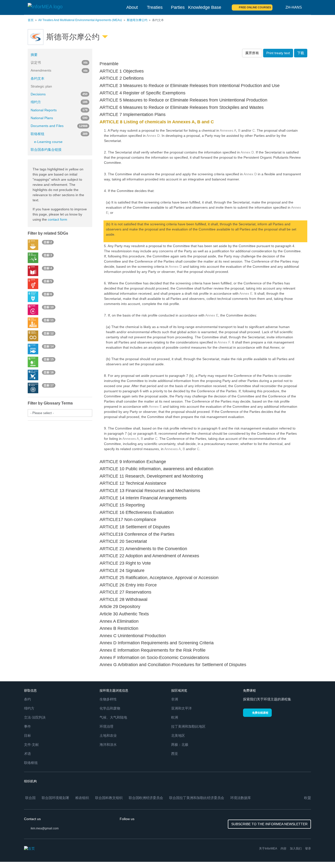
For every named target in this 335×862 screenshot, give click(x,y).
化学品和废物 (110, 708)
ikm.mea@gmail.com (45, 828)
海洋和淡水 (108, 745)
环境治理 (106, 726)
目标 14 (49, 346)
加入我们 (296, 848)
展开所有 (252, 53)
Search (279, 7)
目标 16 (49, 372)
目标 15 (49, 359)
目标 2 (48, 242)
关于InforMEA (268, 848)
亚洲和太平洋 (181, 708)
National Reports (59, 110)
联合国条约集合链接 (46, 150)
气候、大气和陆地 (113, 717)
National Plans (59, 118)
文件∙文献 (31, 745)
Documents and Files (59, 126)
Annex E (245, 293)
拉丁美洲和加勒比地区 (188, 726)
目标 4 (48, 268)
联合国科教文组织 (109, 798)
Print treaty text (278, 53)
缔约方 (59, 102)
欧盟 (307, 798)
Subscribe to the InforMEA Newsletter (269, 824)
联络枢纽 (59, 134)
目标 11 (49, 320)
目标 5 (48, 281)
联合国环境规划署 (55, 798)
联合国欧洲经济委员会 (146, 798)
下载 (300, 53)
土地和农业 (108, 735)
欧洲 (174, 717)
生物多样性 (108, 699)
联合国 (30, 798)
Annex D (153, 136)
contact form (57, 219)
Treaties (155, 7)
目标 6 (48, 294)
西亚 (174, 754)
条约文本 (37, 78)
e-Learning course (48, 142)
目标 (27, 735)
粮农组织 (82, 798)
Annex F (224, 342)
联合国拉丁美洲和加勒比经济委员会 (196, 798)
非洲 (174, 699)
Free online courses (255, 7)
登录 (308, 848)
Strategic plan (41, 86)
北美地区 (178, 735)
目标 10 (49, 307)
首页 (31, 20)
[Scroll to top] (321, 848)
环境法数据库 (240, 798)
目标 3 (48, 255)
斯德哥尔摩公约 (137, 20)
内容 (283, 848)
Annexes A (228, 130)
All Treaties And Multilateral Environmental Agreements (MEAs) (80, 20)
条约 (27, 699)
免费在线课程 (260, 712)
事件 (27, 726)
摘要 (34, 55)
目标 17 (49, 385)
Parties (178, 7)
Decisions (59, 94)
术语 (27, 754)
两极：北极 (179, 745)
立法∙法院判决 (35, 717)
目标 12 (49, 333)
